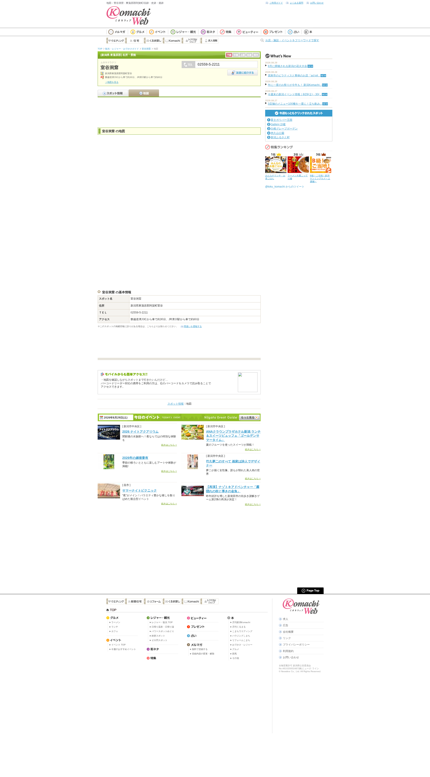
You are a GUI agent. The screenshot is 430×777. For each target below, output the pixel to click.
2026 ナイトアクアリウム (140, 431)
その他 (235, 658)
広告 (285, 625)
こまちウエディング (242, 631)
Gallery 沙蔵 (278, 124)
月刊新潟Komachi (241, 622)
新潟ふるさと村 (280, 137)
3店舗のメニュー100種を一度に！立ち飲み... (295, 103)
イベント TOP (118, 644)
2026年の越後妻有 (135, 458)
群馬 (234, 653)
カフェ (114, 631)
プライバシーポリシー (296, 644)
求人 (285, 619)
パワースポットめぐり (163, 631)
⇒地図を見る (111, 82)
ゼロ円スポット (159, 640)
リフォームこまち (241, 640)
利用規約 (288, 651)
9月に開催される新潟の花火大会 (287, 66)
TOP (100, 48)
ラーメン (115, 622)
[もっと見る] (249, 417)
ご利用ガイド (276, 3)
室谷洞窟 (146, 48)
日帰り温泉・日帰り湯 (163, 627)
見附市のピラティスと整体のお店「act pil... (294, 75)
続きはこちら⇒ (169, 445)
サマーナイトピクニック (139, 490)
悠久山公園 (277, 133)
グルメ (235, 649)
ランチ (114, 627)
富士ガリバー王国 (281, 119)
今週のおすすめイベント (123, 649)
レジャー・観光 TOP (162, 622)
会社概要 (288, 631)
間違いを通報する (193, 326)
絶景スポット (158, 636)
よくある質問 (296, 3)
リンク (287, 638)
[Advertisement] (179, 112)
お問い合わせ (317, 3)
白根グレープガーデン (284, 128)
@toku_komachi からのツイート (284, 186)
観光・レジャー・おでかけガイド (122, 48)
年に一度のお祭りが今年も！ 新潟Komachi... (295, 84)
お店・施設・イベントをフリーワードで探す (292, 40)
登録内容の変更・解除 (203, 653)
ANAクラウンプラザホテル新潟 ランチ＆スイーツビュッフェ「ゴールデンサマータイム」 (233, 435)
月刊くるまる (239, 627)
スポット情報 (176, 403)
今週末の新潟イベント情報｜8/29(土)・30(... (294, 94)
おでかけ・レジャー (242, 644)
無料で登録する (200, 649)
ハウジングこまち (241, 636)
